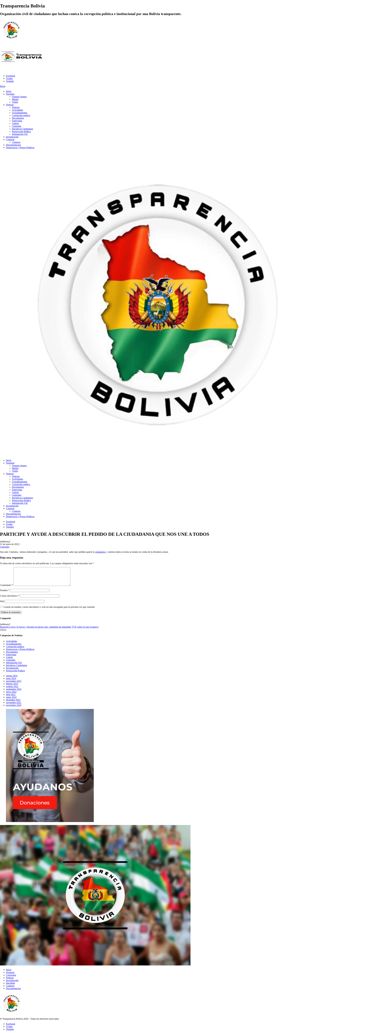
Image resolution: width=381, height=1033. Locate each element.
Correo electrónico (9, 596)
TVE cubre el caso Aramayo (85, 627)
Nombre (5, 590)
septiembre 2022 (13, 689)
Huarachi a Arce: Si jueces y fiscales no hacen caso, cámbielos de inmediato (35, 627)
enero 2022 (11, 697)
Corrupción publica (15, 646)
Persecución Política (15, 670)
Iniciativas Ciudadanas (16, 665)
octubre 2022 (12, 686)
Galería (9, 657)
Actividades (11, 641)
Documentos (12, 652)
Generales (4, 547)
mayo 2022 (11, 692)
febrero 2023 (12, 683)
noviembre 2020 (13, 705)
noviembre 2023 (13, 681)
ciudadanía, (100, 552)
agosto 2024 (11, 675)
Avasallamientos (13, 644)
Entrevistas (11, 654)
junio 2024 (11, 678)
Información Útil (14, 662)
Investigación (12, 668)
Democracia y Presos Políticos (20, 649)
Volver (3, 629)
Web (2, 601)
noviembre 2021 (13, 702)
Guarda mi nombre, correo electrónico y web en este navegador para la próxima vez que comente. (49, 607)
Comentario (6, 585)
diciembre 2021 (13, 700)
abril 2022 (10, 694)
